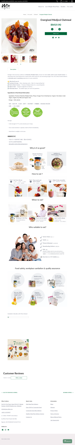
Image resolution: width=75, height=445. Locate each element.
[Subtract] (52, 29)
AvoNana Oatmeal (67, 392)
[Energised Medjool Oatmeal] (5, 59)
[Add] (59, 29)
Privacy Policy (54, 410)
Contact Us (29, 417)
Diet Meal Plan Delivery (32, 404)
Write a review (19, 377)
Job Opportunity (54, 420)
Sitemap (52, 407)
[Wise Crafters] (6, 7)
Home (24, 14)
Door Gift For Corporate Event (34, 407)
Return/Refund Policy (56, 417)
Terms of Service (54, 413)
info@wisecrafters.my (7, 409)
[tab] (13, 69)
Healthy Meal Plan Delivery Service (35, 413)
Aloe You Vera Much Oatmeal (10, 392)
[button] (64, 1)
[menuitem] (57, 1)
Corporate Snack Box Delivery (33, 410)
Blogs (51, 404)
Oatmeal (36, 14)
